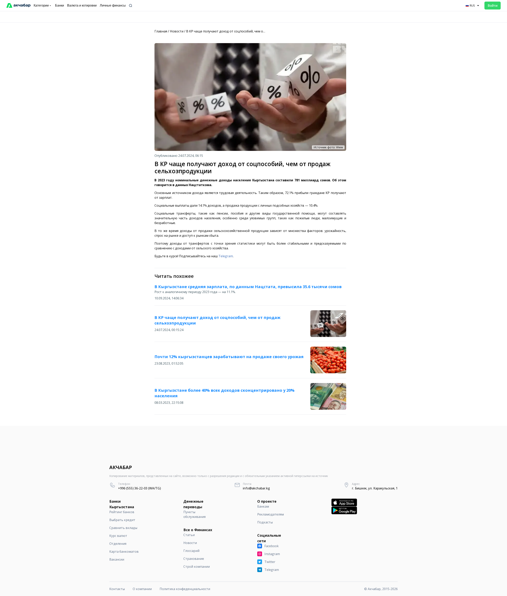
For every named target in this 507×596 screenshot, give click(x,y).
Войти (492, 5)
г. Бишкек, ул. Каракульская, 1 (375, 488)
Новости (176, 31)
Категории (41, 5)
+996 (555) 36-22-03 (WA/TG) (139, 488)
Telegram (225, 256)
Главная (160, 31)
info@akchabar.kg (256, 488)
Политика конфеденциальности (185, 589)
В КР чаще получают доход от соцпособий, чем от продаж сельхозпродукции (247, 31)
